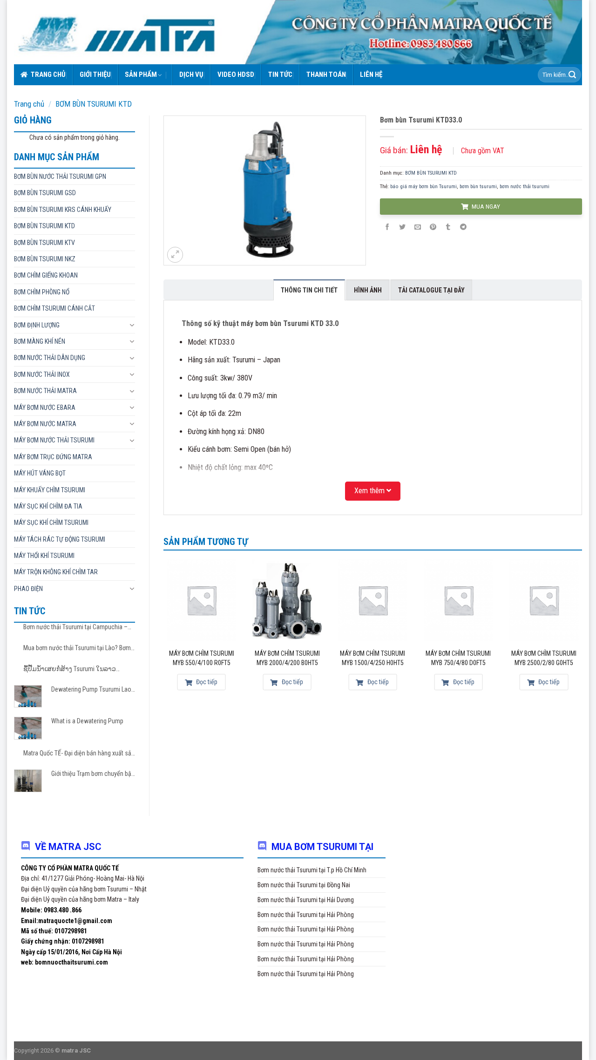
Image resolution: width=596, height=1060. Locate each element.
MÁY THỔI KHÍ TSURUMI (44, 555)
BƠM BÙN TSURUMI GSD (45, 193)
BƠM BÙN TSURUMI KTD (93, 104)
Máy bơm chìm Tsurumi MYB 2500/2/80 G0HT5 (543, 658)
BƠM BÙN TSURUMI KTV (44, 242)
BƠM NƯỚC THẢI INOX (42, 374)
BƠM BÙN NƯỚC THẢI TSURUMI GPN (60, 176)
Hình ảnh (368, 290)
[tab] (309, 289)
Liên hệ (371, 74)
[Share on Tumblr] (448, 227)
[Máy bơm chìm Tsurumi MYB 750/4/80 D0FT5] (458, 600)
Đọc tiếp (206, 682)
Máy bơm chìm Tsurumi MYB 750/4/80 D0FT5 (458, 658)
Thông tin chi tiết (309, 290)
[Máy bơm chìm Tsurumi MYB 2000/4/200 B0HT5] (287, 600)
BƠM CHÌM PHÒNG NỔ (41, 292)
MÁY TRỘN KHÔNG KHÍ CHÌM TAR (56, 572)
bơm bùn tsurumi (478, 186)
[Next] (582, 631)
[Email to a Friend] (418, 227)
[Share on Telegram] (463, 227)
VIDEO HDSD (235, 74)
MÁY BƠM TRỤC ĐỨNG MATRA (53, 457)
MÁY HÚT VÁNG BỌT (40, 473)
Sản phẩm (141, 74)
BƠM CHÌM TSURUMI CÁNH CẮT (54, 308)
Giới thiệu (95, 74)
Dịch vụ (191, 74)
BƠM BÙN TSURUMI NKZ (44, 259)
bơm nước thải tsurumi (524, 186)
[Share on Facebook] (387, 227)
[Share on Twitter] (402, 227)
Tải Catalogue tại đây (431, 290)
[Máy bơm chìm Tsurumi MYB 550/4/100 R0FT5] (201, 600)
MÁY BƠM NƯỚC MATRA (45, 424)
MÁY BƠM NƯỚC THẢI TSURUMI (54, 440)
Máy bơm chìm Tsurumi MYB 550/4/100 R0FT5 (201, 658)
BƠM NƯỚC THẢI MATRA (45, 390)
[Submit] (572, 75)
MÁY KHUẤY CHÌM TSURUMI (49, 490)
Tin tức (280, 74)
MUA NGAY (485, 206)
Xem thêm (370, 490)
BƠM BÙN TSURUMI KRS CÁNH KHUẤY (62, 209)
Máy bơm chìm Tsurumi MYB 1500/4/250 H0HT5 (372, 658)
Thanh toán (326, 74)
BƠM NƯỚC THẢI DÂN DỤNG (49, 357)
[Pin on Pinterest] (433, 227)
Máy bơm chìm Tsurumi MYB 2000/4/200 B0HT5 (287, 658)
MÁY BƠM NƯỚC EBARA (44, 407)
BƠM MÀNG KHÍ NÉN (39, 341)
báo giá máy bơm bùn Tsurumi (423, 186)
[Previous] (164, 631)
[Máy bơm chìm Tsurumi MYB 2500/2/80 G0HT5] (543, 600)
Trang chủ (48, 74)
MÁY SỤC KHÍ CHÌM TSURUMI (51, 522)
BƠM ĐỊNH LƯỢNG (37, 325)
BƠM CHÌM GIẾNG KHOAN (46, 275)
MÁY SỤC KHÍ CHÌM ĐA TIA (48, 506)
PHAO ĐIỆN (28, 588)
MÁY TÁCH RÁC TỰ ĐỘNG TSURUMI (59, 539)
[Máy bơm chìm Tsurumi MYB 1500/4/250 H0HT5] (372, 600)
